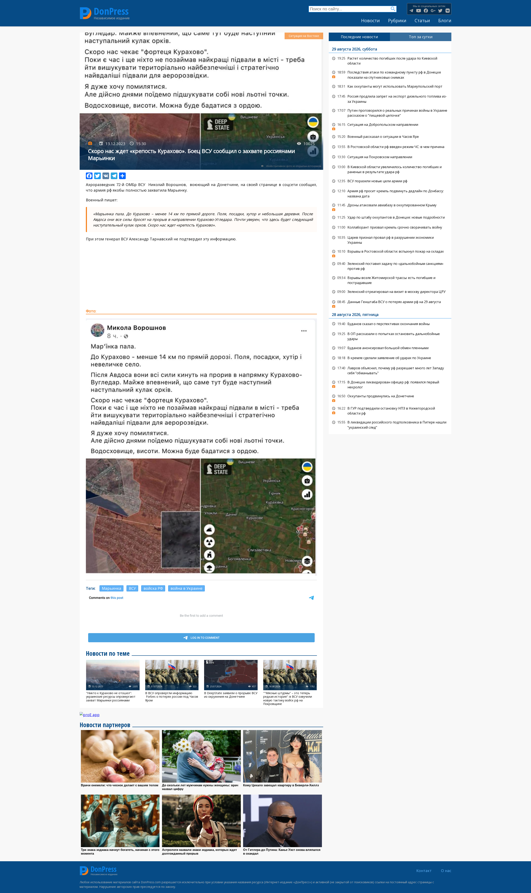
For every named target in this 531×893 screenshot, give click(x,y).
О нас (446, 870)
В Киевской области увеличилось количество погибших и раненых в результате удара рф (390, 169)
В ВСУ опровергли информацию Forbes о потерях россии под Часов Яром (172, 683)
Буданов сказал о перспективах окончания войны (390, 324)
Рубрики (397, 20)
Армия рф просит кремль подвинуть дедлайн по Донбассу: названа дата (390, 193)
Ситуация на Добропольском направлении (390, 125)
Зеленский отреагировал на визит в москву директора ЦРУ (390, 291)
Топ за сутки (420, 36)
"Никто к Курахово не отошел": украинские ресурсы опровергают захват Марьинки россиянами (113, 683)
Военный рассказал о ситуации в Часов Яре (390, 136)
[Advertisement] (201, 275)
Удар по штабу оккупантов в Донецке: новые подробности (390, 217)
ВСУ (132, 588)
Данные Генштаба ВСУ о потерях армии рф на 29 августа (390, 303)
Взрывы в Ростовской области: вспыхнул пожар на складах (390, 252)
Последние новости (359, 36)
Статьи (422, 20)
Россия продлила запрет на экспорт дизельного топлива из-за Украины (390, 98)
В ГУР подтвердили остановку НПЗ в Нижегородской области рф (390, 410)
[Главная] (86, 13)
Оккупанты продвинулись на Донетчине (390, 397)
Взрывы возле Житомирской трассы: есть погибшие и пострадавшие (390, 279)
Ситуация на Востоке (304, 36)
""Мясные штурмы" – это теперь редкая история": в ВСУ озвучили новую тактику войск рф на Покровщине (290, 683)
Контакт (424, 870)
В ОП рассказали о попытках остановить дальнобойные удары (390, 336)
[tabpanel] (390, 237)
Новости (370, 20)
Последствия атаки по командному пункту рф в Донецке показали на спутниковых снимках (390, 74)
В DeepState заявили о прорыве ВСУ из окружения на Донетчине (231, 683)
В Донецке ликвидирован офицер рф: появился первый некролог (390, 384)
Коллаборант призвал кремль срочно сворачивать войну (390, 227)
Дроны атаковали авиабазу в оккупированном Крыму (390, 206)
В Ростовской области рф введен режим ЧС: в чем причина (390, 147)
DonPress (111, 11)
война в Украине (186, 588)
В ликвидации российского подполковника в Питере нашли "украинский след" (390, 424)
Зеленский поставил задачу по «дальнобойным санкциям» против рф (390, 265)
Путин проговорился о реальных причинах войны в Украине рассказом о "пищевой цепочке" (390, 112)
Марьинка (111, 588)
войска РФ (153, 588)
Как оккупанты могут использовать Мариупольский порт (390, 86)
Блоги (444, 20)
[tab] (359, 37)
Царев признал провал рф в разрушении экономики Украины (390, 239)
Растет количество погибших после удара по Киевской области (390, 60)
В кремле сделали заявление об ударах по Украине (390, 358)
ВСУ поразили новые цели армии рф (390, 181)
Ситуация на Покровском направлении (390, 157)
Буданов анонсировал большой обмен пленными (390, 348)
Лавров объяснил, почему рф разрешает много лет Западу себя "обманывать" (390, 370)
